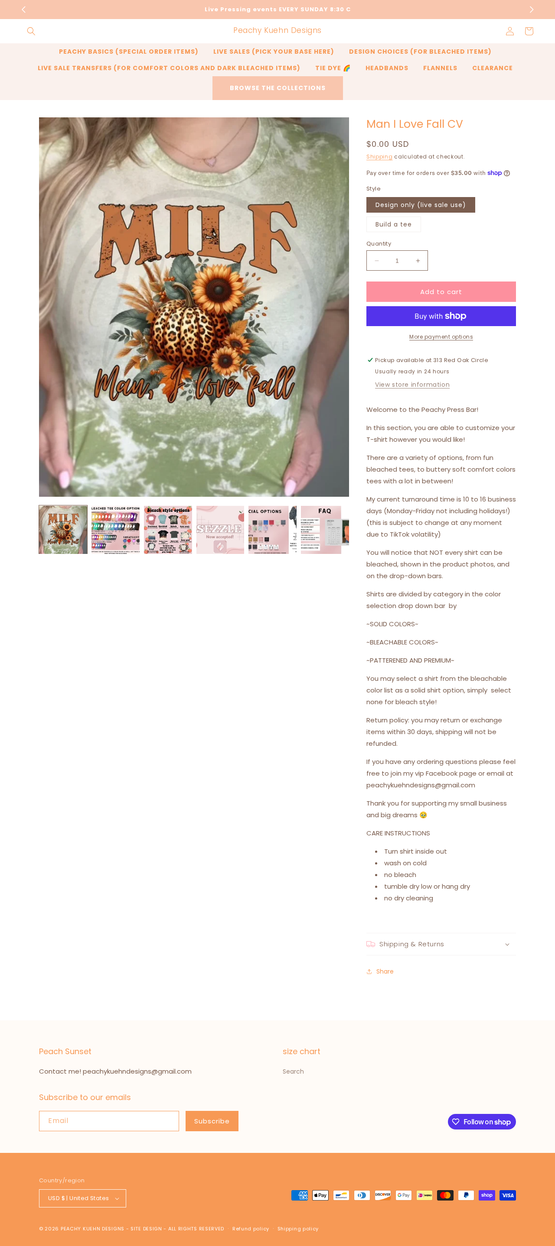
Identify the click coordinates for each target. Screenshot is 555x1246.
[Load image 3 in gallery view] (168, 530)
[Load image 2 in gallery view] (115, 530)
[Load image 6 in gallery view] (325, 530)
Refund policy (250, 1228)
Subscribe (212, 1121)
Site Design (146, 1228)
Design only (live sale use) (420, 205)
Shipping (379, 156)
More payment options (441, 336)
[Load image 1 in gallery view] (63, 530)
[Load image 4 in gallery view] (220, 530)
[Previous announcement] (23, 9)
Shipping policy (298, 1228)
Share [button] (385, 971)
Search (293, 1071)
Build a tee (393, 224)
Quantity (378, 243)
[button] (31, 31)
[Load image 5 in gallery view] (272, 530)
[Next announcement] (531, 9)
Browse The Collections (278, 88)
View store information (412, 384)
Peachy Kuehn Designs (92, 1228)
